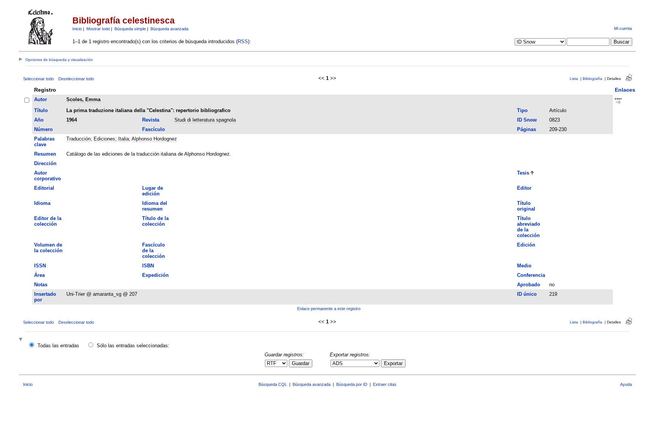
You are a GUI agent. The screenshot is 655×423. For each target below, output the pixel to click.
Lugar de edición (152, 191)
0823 (554, 120)
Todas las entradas (58, 345)
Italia (123, 139)
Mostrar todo (98, 29)
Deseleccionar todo (76, 78)
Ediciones (104, 139)
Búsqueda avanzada (169, 29)
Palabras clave (44, 141)
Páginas (526, 129)
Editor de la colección (47, 221)
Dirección (45, 163)
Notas (40, 284)
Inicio (77, 29)
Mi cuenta (623, 28)
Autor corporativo (47, 175)
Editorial (44, 188)
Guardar (300, 363)
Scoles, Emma (83, 99)
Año (39, 120)
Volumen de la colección (48, 247)
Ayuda (626, 384)
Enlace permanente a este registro (328, 308)
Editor (524, 188)
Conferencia (531, 275)
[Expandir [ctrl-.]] (21, 340)
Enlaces (625, 90)
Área (39, 275)
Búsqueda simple (130, 29)
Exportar (393, 363)
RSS (243, 41)
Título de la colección (155, 221)
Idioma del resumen (154, 206)
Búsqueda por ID (351, 384)
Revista (150, 120)
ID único (527, 294)
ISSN (40, 265)
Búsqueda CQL (273, 384)
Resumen (45, 154)
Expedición (155, 275)
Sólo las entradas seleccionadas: (133, 345)
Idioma (42, 203)
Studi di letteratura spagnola (205, 120)
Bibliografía (592, 78)
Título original (526, 206)
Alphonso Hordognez (154, 139)
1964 (71, 120)
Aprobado (528, 284)
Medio (524, 265)
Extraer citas (384, 384)
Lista (574, 78)
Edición (526, 245)
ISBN (148, 265)
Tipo (522, 110)
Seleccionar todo (38, 78)
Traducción (78, 139)
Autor (40, 99)
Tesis (523, 173)
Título (41, 110)
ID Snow (527, 120)
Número (43, 129)
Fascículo (153, 129)
